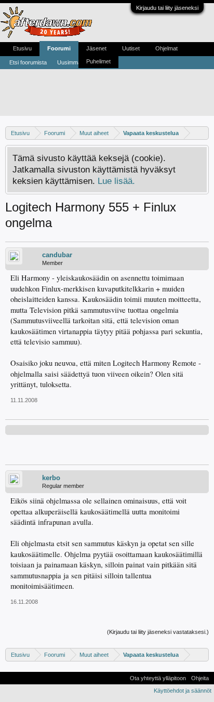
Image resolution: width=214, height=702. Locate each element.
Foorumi (59, 48)
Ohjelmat (166, 48)
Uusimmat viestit (78, 62)
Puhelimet (98, 61)
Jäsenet (96, 48)
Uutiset (131, 48)
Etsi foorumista (28, 62)
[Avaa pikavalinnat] (202, 132)
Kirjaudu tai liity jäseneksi (167, 8)
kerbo (51, 478)
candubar (57, 255)
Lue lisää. (116, 181)
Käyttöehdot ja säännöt (182, 690)
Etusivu (22, 48)
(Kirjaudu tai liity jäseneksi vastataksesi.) (158, 632)
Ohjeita (200, 678)
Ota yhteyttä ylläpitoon (158, 678)
